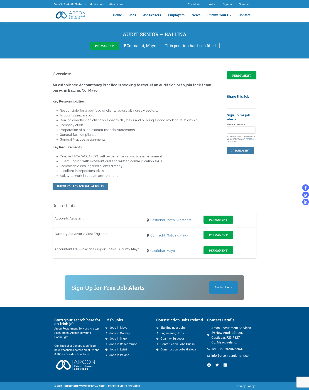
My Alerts (194, 4)
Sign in (227, 4)
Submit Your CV (219, 15)
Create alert (240, 150)
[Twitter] (217, 365)
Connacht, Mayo (141, 45)
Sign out (244, 4)
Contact (244, 15)
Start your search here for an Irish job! (77, 321)
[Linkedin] (225, 365)
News (196, 15)
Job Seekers (152, 15)
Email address (236, 124)
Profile (212, 4)
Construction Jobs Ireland (179, 319)
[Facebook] (209, 365)
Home (117, 15)
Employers (176, 15)
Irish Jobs (114, 319)
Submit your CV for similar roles (80, 186)
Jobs (132, 15)
